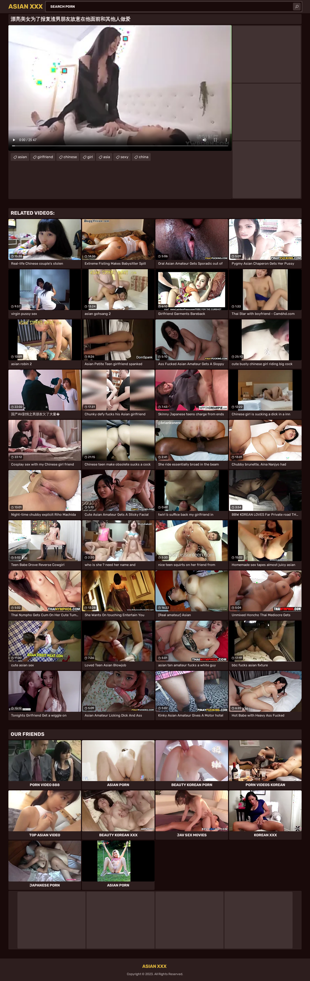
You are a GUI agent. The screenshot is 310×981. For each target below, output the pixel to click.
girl (90, 157)
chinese (70, 157)
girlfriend (45, 157)
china (143, 157)
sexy (124, 157)
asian (22, 157)
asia (106, 157)
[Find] (297, 6)
